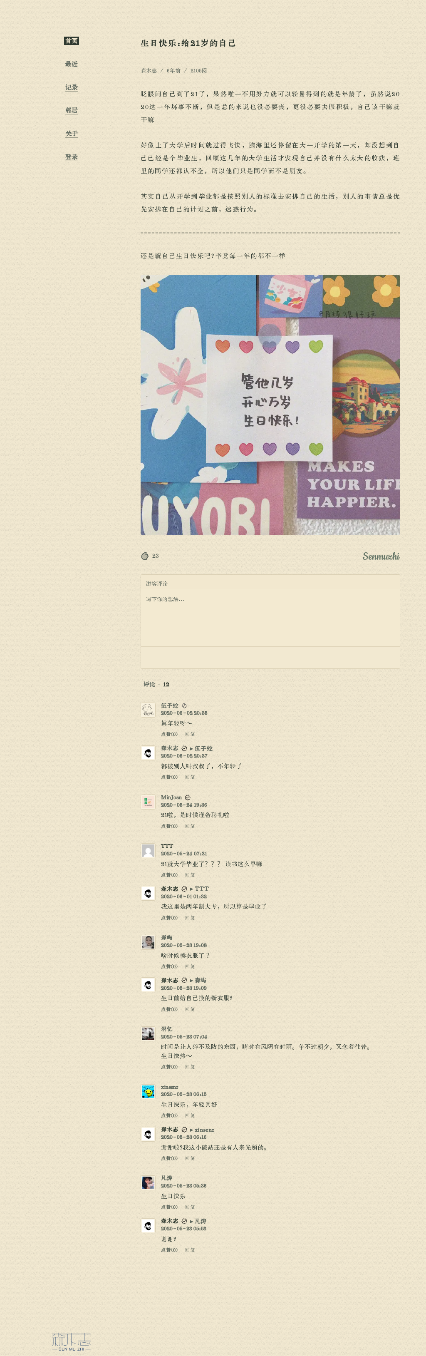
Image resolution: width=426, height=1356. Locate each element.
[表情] (152, 657)
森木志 (169, 748)
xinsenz (169, 1087)
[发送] (388, 657)
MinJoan (171, 797)
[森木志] (71, 1342)
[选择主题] (71, 557)
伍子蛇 (169, 706)
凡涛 (167, 1178)
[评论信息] (370, 657)
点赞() (169, 734)
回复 (190, 734)
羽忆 (167, 1029)
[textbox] (270, 618)
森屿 (167, 937)
